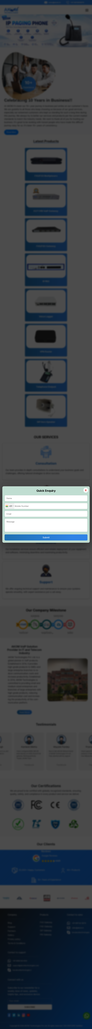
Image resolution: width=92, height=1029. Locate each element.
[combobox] (9, 506)
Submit (46, 537)
